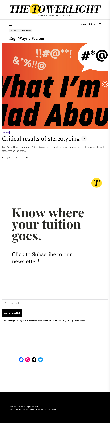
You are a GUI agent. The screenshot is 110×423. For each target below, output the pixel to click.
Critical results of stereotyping (41, 138)
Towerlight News (7, 158)
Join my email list (12, 313)
